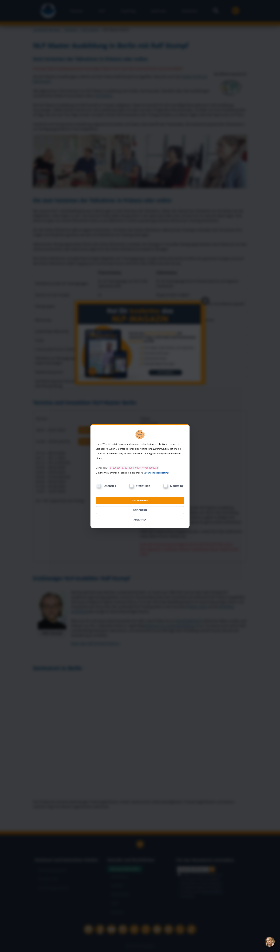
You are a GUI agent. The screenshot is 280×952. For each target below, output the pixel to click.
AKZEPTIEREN (140, 500)
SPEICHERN (140, 510)
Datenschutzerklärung (156, 472)
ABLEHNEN (140, 519)
